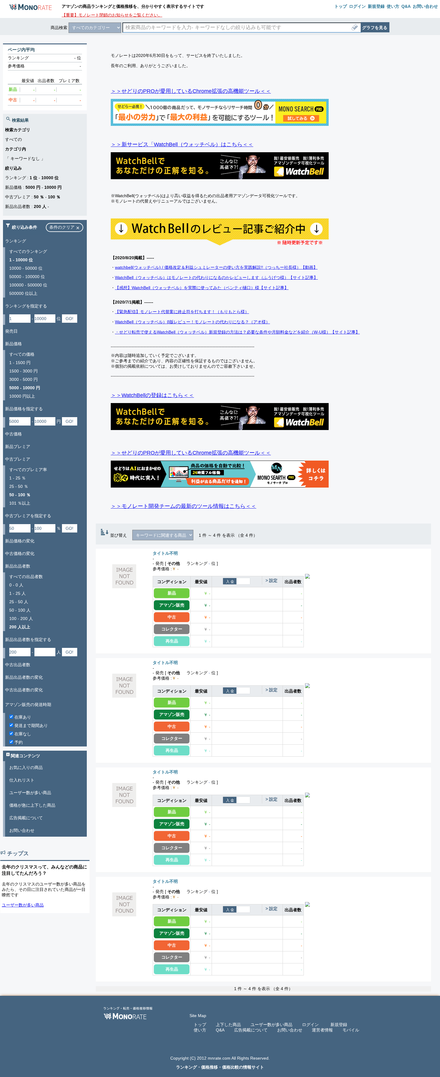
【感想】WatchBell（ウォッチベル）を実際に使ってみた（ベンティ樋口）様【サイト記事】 (202, 287)
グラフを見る (374, 27)
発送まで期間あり (30, 725)
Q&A (220, 1030)
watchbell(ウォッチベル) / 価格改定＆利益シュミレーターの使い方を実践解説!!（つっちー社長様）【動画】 (216, 267)
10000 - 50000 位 (26, 268)
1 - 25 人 (17, 593)
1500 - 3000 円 (23, 371)
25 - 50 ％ (18, 486)
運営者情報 (322, 1030)
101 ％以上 (19, 503)
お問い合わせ (21, 830)
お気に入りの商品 (26, 767)
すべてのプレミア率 (28, 469)
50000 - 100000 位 (27, 276)
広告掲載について (26, 817)
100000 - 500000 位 (28, 285)
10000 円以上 (22, 396)
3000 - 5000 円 (23, 379)
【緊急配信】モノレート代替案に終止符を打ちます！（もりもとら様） (182, 311)
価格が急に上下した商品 (32, 805)
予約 (18, 742)
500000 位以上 (23, 293)
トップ (200, 1024)
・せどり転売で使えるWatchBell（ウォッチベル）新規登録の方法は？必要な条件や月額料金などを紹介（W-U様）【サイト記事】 (237, 332)
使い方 (200, 1030)
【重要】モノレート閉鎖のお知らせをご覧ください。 (112, 15)
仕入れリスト (21, 780)
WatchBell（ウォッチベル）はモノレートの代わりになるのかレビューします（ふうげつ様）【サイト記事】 (216, 277)
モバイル (350, 1030)
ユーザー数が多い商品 (30, 792)
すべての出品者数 (26, 576)
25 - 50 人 (18, 601)
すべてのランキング (28, 251)
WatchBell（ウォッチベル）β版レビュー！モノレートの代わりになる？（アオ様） (192, 321)
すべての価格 (21, 354)
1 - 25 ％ (17, 478)
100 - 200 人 (21, 618)
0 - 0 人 (16, 585)
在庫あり (22, 717)
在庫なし (22, 733)
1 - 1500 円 (20, 362)
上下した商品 (228, 1024)
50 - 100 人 (20, 610)
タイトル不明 (165, 553)
